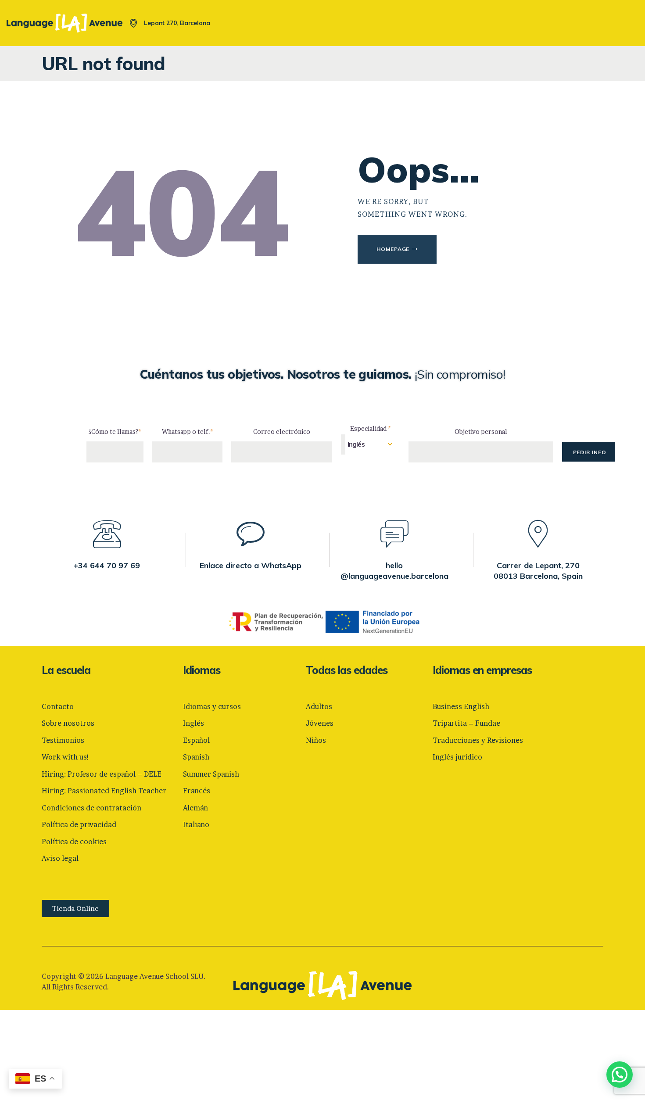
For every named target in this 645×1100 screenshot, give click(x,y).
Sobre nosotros (68, 723)
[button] (619, 1074)
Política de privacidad (79, 824)
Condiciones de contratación (91, 807)
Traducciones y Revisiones (478, 740)
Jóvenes (319, 723)
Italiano (196, 824)
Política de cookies (74, 841)
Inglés (193, 723)
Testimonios (63, 740)
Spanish (196, 756)
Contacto (58, 706)
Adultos (319, 706)
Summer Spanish (211, 774)
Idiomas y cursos (212, 706)
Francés (196, 790)
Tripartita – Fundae (466, 723)
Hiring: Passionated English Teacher (104, 790)
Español (196, 740)
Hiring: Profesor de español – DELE (101, 774)
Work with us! (66, 756)
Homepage (392, 249)
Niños (316, 740)
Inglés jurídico (457, 756)
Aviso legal (60, 858)
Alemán (195, 807)
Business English (461, 706)
